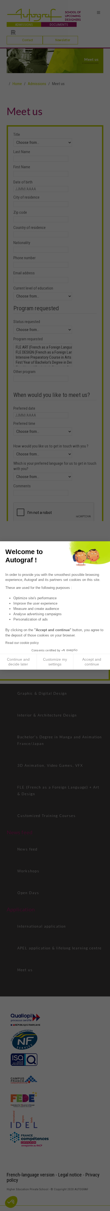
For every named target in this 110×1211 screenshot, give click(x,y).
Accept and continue (91, 661)
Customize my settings (55, 661)
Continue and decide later (18, 661)
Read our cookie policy (22, 643)
